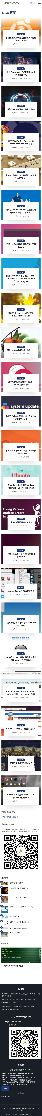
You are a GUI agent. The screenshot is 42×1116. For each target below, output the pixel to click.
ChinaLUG (32, 1115)
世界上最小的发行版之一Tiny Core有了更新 (21, 624)
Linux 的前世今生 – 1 (16, 933)
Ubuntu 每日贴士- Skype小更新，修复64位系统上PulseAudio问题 (21, 693)
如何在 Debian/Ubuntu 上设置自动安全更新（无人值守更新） (21, 211)
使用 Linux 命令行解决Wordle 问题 (21, 907)
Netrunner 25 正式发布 (8, 1003)
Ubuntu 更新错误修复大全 (21, 522)
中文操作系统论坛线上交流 (9, 817)
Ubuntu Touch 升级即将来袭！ (21, 591)
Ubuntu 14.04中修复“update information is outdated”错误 (21, 486)
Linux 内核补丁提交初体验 (18, 928)
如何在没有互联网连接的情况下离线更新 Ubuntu (21, 39)
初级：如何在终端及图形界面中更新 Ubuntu (21, 245)
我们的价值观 (24, 1115)
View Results (21, 1093)
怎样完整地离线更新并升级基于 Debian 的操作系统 (21, 383)
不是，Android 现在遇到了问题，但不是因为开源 (19, 1082)
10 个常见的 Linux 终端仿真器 (12, 966)
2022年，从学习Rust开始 (18, 897)
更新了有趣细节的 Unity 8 (21, 763)
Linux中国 (21, 34)
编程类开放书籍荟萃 (16, 883)
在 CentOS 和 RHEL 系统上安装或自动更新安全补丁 (21, 452)
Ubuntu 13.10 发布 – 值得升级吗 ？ (21, 728)
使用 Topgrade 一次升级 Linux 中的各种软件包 (21, 73)
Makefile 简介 (14, 916)
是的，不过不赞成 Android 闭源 (14, 1076)
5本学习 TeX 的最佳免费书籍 (19, 922)
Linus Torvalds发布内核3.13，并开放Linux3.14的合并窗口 (21, 658)
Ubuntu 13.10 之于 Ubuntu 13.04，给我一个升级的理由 (21, 796)
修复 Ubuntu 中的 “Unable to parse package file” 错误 (21, 142)
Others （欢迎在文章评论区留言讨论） (16, 1084)
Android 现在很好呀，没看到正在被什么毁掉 (18, 1080)
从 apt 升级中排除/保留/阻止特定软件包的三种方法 (21, 177)
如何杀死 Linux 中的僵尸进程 (19, 888)
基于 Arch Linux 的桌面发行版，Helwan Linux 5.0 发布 (18, 999)
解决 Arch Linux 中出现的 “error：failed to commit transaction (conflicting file (21, 279)
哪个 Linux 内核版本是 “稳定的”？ (21, 350)
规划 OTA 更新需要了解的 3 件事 (21, 109)
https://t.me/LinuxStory (13, 1022)
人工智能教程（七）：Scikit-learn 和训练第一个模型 (17, 1006)
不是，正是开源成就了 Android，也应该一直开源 (19, 1078)
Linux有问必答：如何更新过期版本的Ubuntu (21, 555)
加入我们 (15, 1115)
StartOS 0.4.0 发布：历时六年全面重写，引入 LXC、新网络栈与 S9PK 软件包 (20, 995)
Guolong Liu (16, 595)
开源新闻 (20, 587)
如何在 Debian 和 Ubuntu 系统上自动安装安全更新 (21, 417)
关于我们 (8, 1115)
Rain (15, 44)
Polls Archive (5, 1096)
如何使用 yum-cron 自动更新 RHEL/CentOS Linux (21, 314)
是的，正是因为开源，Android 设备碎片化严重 (19, 1073)
